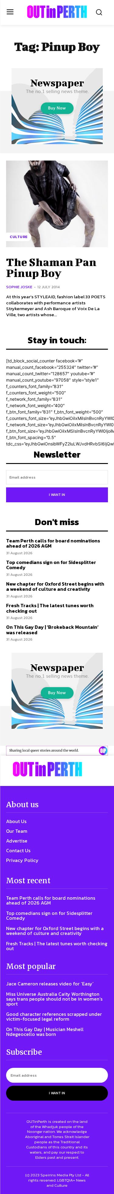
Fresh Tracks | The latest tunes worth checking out (50, 608)
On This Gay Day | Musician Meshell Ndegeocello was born (45, 1032)
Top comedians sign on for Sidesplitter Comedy (51, 565)
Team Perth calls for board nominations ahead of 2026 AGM (53, 543)
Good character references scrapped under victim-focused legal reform (54, 1016)
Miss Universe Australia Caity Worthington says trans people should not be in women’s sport (54, 998)
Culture (19, 237)
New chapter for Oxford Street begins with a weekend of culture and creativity (55, 586)
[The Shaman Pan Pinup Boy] (57, 204)
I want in (57, 494)
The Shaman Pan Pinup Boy (51, 267)
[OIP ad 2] (57, 750)
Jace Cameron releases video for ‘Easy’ (50, 983)
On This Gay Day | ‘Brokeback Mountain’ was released (52, 629)
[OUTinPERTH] (57, 11)
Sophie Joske (19, 287)
